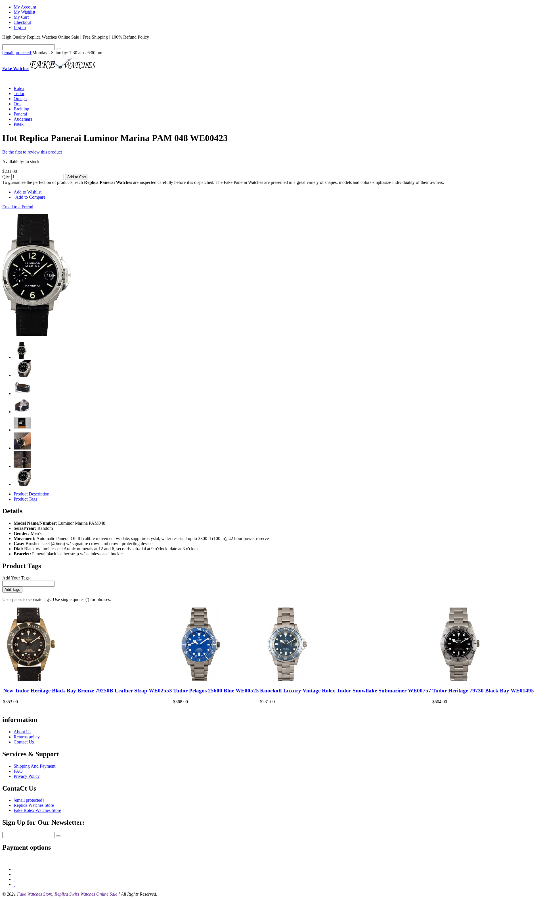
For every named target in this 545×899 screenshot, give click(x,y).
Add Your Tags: (16, 577)
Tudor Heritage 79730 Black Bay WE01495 (483, 691)
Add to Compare (30, 197)
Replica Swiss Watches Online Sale (85, 894)
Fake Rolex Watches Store (37, 810)
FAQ (18, 771)
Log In (20, 27)
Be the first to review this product (32, 152)
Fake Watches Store (34, 894)
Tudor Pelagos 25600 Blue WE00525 (216, 691)
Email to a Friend (17, 206)
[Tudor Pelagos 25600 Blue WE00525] (200, 679)
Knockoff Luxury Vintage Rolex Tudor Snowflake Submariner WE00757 (345, 691)
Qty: (6, 176)
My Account (25, 7)
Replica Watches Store (34, 805)
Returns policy (27, 736)
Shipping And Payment (34, 766)
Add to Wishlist (27, 192)
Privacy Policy (27, 776)
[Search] (58, 48)
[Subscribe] (58, 836)
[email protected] (17, 52)
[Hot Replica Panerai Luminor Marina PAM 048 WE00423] (36, 334)
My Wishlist (24, 12)
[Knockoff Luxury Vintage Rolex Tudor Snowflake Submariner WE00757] (287, 679)
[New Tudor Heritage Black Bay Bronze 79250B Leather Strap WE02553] (30, 679)
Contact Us (24, 742)
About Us (22, 731)
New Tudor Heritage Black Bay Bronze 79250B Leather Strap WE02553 (87, 691)
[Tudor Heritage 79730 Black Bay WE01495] (459, 679)
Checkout (22, 22)
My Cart (21, 17)
